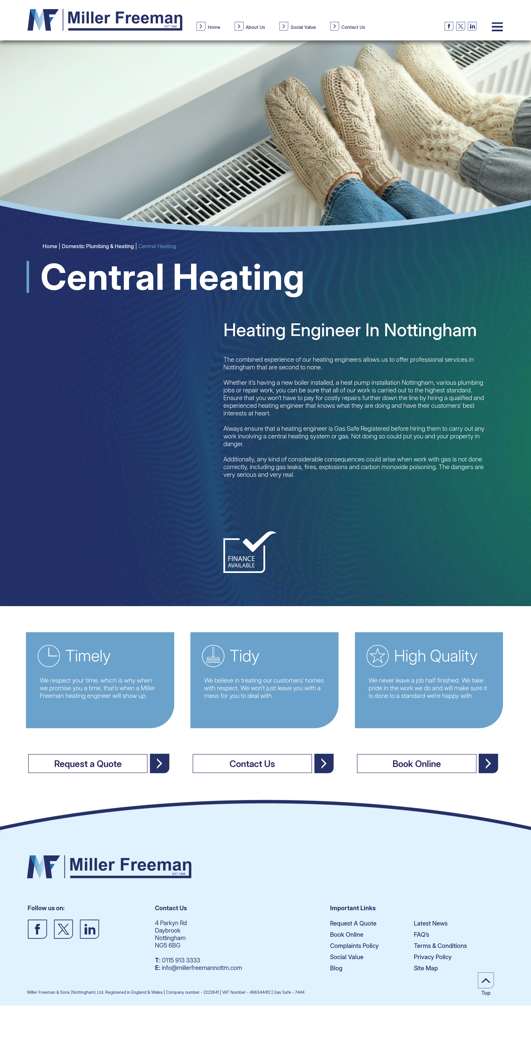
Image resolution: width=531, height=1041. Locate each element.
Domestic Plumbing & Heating (98, 246)
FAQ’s (421, 934)
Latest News (431, 923)
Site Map (426, 968)
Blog (336, 968)
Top (486, 993)
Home (50, 246)
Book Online (416, 763)
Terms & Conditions (440, 945)
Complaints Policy (354, 945)
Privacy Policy (433, 957)
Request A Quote (353, 923)
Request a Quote (88, 763)
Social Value (346, 957)
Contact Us (252, 763)
